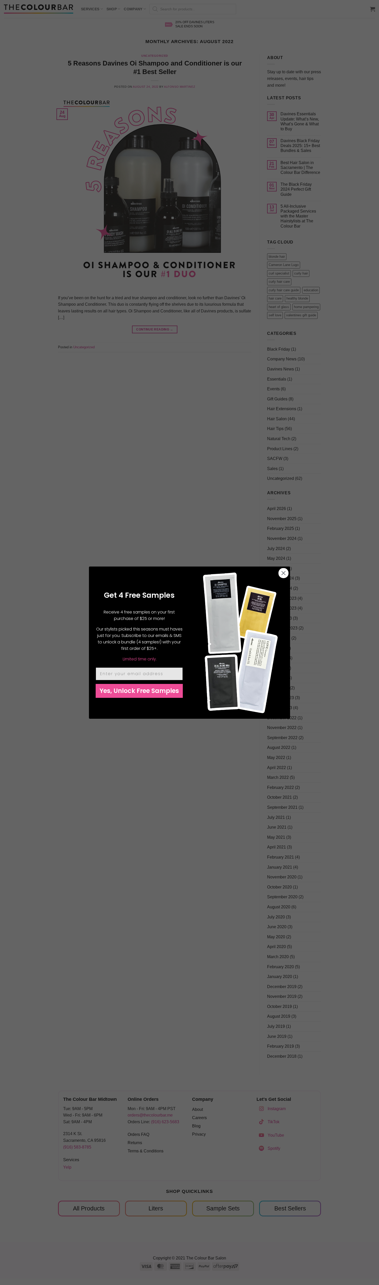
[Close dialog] (283, 573)
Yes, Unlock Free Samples (139, 690)
